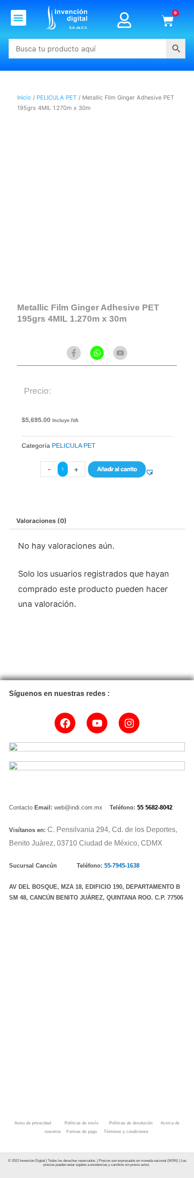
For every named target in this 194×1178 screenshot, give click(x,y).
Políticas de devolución (129, 1123)
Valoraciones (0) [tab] (41, 520)
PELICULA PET (57, 97)
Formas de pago (81, 1131)
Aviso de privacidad (32, 1123)
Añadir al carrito (117, 469)
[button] (19, 18)
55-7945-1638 (121, 865)
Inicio (24, 97)
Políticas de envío (80, 1123)
